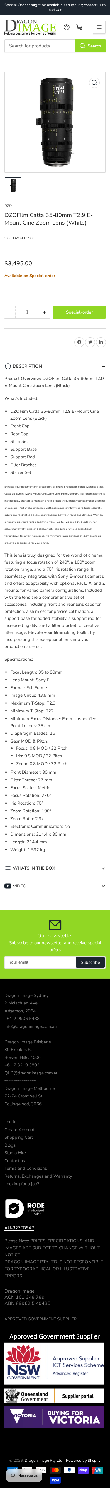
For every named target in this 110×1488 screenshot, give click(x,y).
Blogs (10, 1145)
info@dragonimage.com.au (30, 1026)
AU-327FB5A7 (19, 1228)
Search (94, 46)
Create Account (19, 1130)
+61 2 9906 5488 (22, 1018)
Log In (10, 1122)
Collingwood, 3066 (23, 1104)
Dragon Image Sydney (26, 995)
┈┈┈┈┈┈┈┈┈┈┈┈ (20, 1034)
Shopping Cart (18, 1137)
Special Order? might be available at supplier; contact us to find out (55, 7)
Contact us (14, 1161)
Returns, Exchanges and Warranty (38, 1176)
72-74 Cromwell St (23, 1096)
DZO (8, 205)
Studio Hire (15, 1153)
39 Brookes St (18, 1049)
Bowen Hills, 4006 (22, 1057)
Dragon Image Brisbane (27, 1042)
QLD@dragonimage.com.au (31, 1073)
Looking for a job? (21, 1184)
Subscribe (90, 962)
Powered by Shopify (83, 1460)
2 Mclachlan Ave (21, 1003)
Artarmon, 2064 (20, 1011)
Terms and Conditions (25, 1168)
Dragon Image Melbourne (29, 1088)
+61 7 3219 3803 (22, 1065)
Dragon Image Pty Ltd (43, 1460)
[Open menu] (99, 27)
